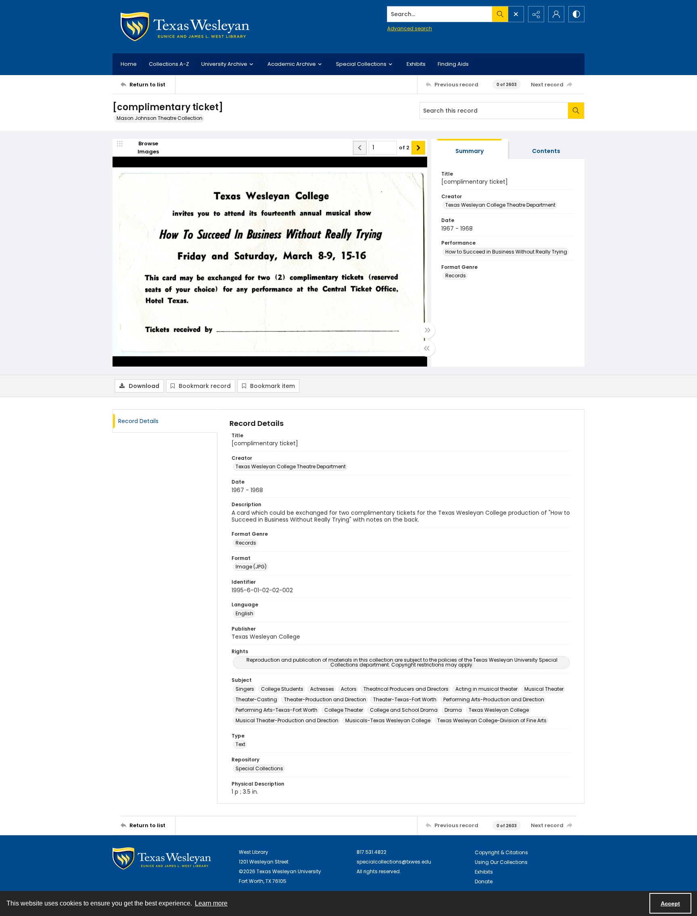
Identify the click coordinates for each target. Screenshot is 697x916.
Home (129, 64)
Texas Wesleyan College (499, 709)
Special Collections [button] (361, 64)
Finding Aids (453, 64)
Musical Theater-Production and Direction (287, 720)
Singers (245, 688)
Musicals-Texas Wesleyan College (387, 720)
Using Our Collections (501, 862)
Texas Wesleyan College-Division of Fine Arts (492, 720)
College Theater (343, 709)
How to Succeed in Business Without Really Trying (506, 251)
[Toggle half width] (427, 348)
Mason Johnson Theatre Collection (159, 118)
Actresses (322, 688)
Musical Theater (543, 688)
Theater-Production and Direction (325, 699)
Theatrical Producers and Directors (406, 688)
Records (455, 275)
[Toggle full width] (427, 330)
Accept (670, 903)
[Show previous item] (360, 148)
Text (240, 744)
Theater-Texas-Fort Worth (404, 699)
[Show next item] (418, 148)
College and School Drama (404, 709)
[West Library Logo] (162, 858)
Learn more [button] (211, 903)
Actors (349, 688)
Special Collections (259, 768)
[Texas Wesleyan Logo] (185, 26)
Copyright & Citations (501, 852)
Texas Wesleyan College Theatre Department (500, 204)
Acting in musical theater (486, 688)
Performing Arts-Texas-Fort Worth (276, 709)
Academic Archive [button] (291, 64)
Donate (483, 881)
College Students (282, 688)
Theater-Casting (256, 699)
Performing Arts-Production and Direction (493, 699)
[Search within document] (576, 111)
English (244, 613)
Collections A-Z (169, 64)
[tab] (469, 149)
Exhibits (416, 64)
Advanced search (409, 28)
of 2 (404, 147)
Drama (453, 709)
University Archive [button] (224, 64)
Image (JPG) (251, 566)
